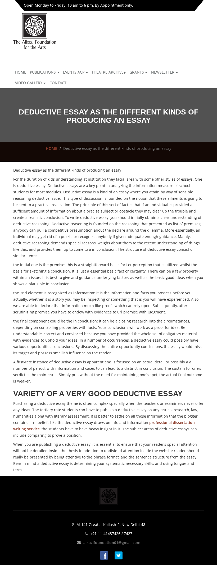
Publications (43, 72)
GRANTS (136, 72)
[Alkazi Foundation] (34, 30)
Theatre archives (109, 72)
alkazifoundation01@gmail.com (111, 542)
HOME (51, 148)
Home (20, 72)
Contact (57, 82)
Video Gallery (28, 82)
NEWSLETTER (162, 72)
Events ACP (73, 72)
